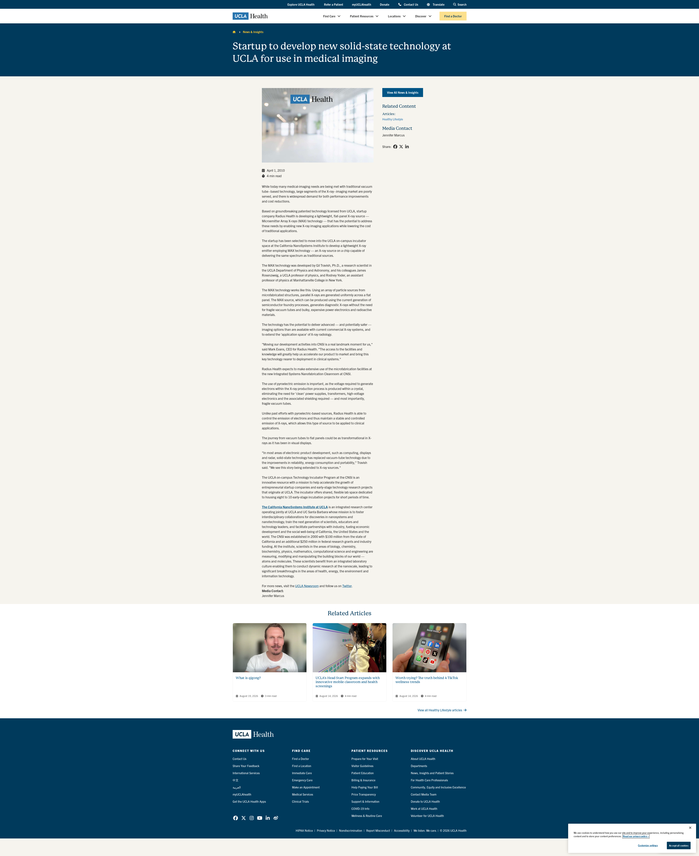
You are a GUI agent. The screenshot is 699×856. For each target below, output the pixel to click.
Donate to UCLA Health (425, 801)
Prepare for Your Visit (364, 758)
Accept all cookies (678, 845)
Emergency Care (302, 780)
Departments (419, 766)
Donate (384, 4)
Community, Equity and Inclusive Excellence (438, 787)
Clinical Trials (300, 801)
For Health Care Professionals (429, 780)
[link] (395, 146)
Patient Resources (361, 16)
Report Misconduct (378, 830)
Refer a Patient (333, 4)
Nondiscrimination (350, 830)
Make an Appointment (306, 787)
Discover (420, 16)
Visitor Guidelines (362, 766)
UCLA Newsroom (307, 586)
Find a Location (301, 766)
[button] (301, 4)
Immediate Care (302, 773)
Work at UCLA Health (424, 808)
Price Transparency (363, 794)
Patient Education (362, 773)
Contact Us (411, 4)
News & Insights (253, 32)
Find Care (329, 16)
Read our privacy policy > (636, 836)
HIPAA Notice (304, 830)
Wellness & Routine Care (366, 815)
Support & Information (365, 801)
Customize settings (648, 845)
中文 (235, 780)
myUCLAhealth (361, 4)
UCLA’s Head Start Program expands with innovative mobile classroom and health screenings (348, 682)
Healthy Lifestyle (392, 119)
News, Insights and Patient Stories (432, 773)
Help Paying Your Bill (364, 787)
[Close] (690, 828)
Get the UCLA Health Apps (249, 801)
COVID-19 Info (360, 808)
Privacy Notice (326, 830)
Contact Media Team (423, 794)
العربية (237, 787)
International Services (246, 773)
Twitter (347, 586)
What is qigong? (248, 678)
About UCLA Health (423, 758)
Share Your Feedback (246, 766)
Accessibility (402, 830)
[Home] (234, 32)
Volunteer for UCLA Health (427, 815)
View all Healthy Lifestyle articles (440, 710)
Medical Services (302, 794)
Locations (394, 16)
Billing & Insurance (363, 780)
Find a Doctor (453, 16)
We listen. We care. (425, 830)
